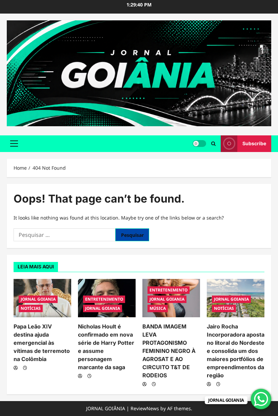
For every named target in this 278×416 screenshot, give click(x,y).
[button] (14, 143)
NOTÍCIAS (31, 308)
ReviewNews (145, 408)
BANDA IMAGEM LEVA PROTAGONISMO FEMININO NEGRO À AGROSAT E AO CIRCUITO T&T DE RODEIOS (169, 351)
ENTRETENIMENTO (104, 299)
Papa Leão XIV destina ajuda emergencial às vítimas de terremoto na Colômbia (42, 342)
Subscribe (254, 143)
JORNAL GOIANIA (38, 299)
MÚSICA (158, 308)
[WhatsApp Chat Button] (261, 399)
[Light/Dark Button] (199, 143)
